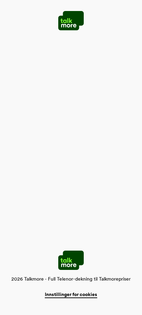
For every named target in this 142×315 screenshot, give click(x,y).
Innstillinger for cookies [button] (71, 294)
